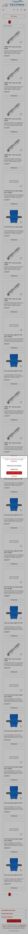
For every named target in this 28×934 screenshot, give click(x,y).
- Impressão (14, 476)
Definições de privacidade (14, 465)
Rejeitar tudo (14, 469)
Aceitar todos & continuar (14, 473)
